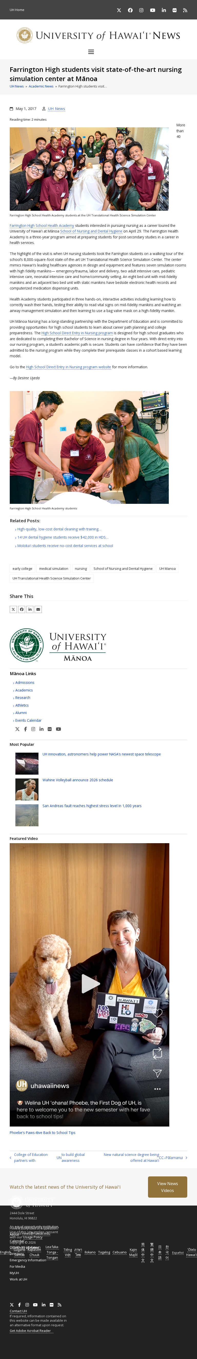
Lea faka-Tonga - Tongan (52, 1252)
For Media (17, 1266)
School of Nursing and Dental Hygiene (91, 231)
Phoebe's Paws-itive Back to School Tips (42, 1132)
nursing (81, 568)
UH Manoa (167, 568)
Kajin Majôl (133, 1252)
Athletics (22, 705)
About (14, 1234)
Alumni (21, 712)
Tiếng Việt (68, 1252)
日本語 (160, 1252)
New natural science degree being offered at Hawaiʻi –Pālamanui (141, 1157)
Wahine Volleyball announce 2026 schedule (78, 779)
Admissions (24, 682)
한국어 (167, 1252)
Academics (24, 690)
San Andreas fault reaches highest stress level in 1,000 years (92, 805)
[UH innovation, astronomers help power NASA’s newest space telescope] (26, 763)
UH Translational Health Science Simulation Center (52, 578)
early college (22, 568)
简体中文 (143, 1252)
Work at (18, 1279)
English (5, 1252)
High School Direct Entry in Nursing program (77, 332)
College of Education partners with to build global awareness (47, 1157)
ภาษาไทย (78, 1252)
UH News (56, 108)
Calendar (17, 1241)
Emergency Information (28, 1260)
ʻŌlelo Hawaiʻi (191, 1252)
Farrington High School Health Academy (42, 225)
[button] (98, 51)
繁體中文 (152, 1252)
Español (178, 1252)
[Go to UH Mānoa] (65, 661)
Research (22, 697)
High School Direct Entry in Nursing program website (68, 366)
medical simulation (53, 568)
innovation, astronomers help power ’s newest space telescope (102, 754)
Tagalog (104, 1252)
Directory (17, 1253)
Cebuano (120, 1252)
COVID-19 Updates (24, 1247)
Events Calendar (28, 720)
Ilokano (90, 1252)
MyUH (14, 1273)
